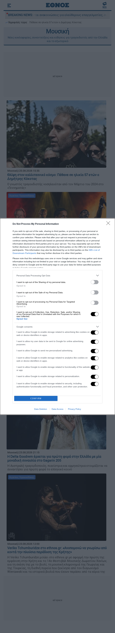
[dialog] (57, 316)
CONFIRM (35, 398)
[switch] (95, 282)
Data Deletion (40, 409)
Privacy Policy (74, 409)
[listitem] (57, 275)
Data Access (57, 409)
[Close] (109, 224)
